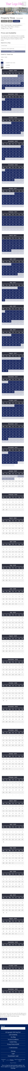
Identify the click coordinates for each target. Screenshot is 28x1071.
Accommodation (17, 25)
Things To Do (4, 28)
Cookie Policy (13, 1042)
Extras (16, 27)
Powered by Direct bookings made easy (13, 1060)
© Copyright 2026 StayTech (13, 1032)
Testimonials (7, 25)
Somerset (19, 18)
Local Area (3, 27)
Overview (4, 21)
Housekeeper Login (13, 1056)
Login (13, 1053)
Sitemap (13, 1051)
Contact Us (3, 1019)
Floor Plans (11, 27)
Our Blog (13, 1037)
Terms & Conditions (13, 1039)
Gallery (10, 21)
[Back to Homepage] (13, 4)
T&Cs (10, 28)
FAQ (2, 25)
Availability (16, 21)
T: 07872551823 (13, 1048)
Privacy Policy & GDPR (13, 1044)
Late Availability (13, 1035)
